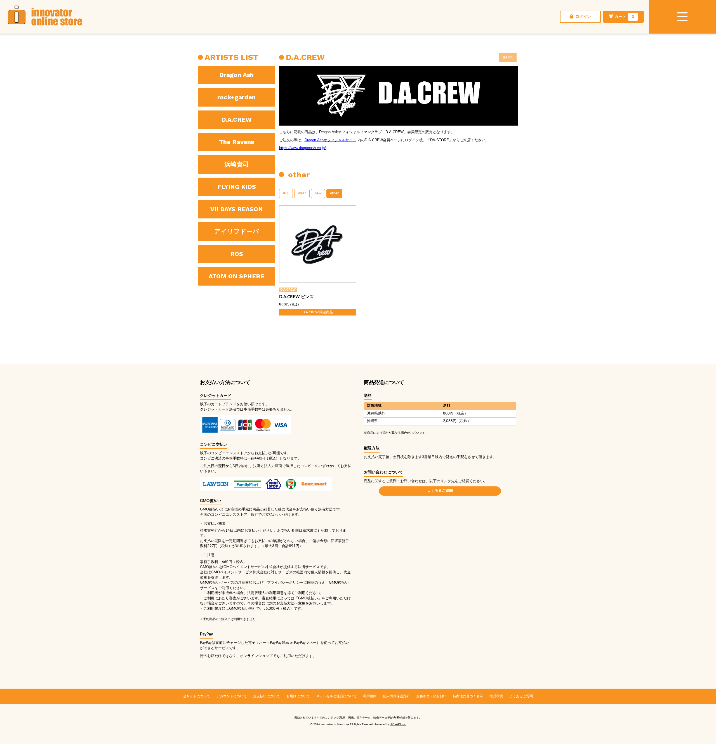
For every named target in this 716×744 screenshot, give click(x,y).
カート (624, 17)
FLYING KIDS (236, 186)
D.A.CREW (237, 119)
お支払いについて (266, 696)
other (334, 193)
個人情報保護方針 (396, 696)
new (318, 193)
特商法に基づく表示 (468, 696)
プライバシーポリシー (285, 583)
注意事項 (245, 583)
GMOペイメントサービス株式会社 (239, 572)
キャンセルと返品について (336, 696)
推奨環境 (496, 696)
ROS (236, 253)
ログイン (582, 17)
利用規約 (369, 696)
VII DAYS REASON (236, 209)
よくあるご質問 (440, 491)
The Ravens (236, 141)
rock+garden (236, 97)
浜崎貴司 (236, 164)
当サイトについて (196, 696)
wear (302, 193)
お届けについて (298, 696)
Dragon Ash (236, 74)
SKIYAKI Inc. (398, 724)
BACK (508, 57)
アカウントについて (231, 696)
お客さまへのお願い (431, 696)
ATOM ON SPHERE (236, 276)
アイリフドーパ (236, 231)
